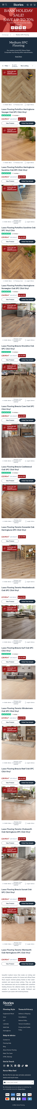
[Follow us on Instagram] (4, 1065)
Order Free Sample (27, 123)
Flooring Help (7, 1043)
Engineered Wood (8, 1013)
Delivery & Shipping (24, 1013)
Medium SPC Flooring (22, 35)
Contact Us (6, 1040)
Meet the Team (8, 1053)
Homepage (5, 35)
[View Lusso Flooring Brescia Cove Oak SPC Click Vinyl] (18, 380)
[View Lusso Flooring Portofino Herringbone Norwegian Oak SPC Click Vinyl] (18, 262)
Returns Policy (22, 1020)
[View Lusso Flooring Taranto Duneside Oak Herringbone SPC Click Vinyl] (18, 501)
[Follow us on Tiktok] (22, 1065)
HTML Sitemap (7, 1057)
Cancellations (22, 1017)
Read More (18, 56)
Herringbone (7, 1031)
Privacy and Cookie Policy (24, 1028)
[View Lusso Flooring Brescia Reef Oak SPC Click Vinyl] (18, 743)
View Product (10, 123)
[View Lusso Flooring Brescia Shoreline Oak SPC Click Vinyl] (18, 320)
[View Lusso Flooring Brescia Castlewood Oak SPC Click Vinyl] (18, 441)
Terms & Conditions (24, 1024)
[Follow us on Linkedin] (15, 1065)
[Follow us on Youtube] (26, 1065)
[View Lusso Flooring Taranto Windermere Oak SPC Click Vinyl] (18, 682)
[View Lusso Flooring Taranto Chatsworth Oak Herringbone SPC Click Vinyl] (18, 803)
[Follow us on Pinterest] (19, 1065)
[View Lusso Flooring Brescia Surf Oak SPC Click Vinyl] (18, 622)
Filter (6, 66)
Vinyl (4, 1017)
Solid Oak (6, 1027)
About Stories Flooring (9, 1050)
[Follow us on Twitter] (11, 1065)
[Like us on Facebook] (8, 1065)
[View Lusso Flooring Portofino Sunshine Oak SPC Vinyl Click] (18, 202)
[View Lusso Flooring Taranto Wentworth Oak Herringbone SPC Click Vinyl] (18, 924)
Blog (4, 1046)
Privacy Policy (21, 1089)
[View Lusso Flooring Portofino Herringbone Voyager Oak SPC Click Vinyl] (18, 86)
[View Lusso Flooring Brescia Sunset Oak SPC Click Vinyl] (18, 864)
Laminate (6, 1024)
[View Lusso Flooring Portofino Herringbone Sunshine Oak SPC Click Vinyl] (18, 144)
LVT (4, 1020)
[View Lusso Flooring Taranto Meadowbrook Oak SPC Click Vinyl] (18, 562)
